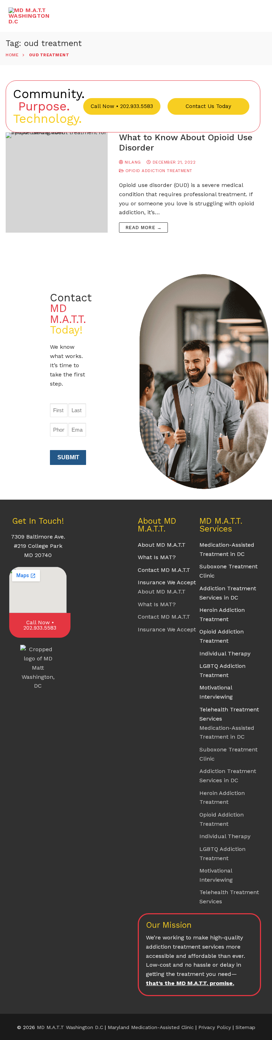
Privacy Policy (215, 1027)
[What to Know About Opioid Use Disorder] (57, 182)
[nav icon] (252, 15)
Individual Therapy (224, 653)
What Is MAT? (157, 557)
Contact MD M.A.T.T (164, 570)
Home (12, 54)
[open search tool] (232, 16)
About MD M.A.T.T (162, 544)
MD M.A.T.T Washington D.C (70, 1027)
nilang (132, 162)
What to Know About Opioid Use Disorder (186, 142)
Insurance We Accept (167, 582)
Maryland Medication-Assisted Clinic (151, 1027)
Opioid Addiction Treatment (158, 170)
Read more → (143, 227)
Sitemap (245, 1027)
